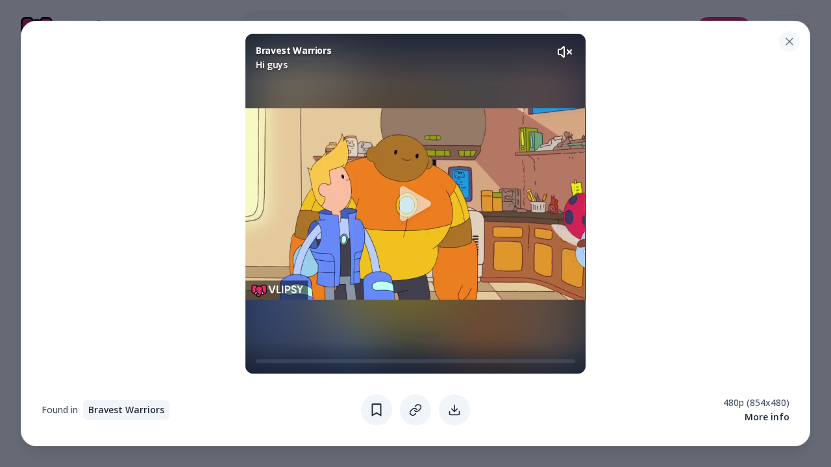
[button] (415, 204)
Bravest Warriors (126, 409)
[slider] (261, 361)
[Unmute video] (564, 52)
